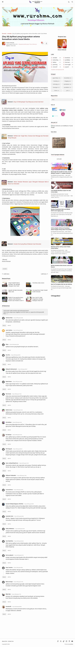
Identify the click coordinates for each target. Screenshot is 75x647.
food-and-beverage (68, 62)
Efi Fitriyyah (9, 449)
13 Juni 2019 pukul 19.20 (16, 393)
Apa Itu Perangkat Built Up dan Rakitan (61, 284)
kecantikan (66, 78)
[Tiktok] (64, 641)
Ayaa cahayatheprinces (12, 463)
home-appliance (68, 64)
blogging (67, 81)
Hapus (9, 325)
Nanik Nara (9, 381)
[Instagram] (66, 641)
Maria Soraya (9, 581)
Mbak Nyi (8, 594)
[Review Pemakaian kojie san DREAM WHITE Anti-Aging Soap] (62, 207)
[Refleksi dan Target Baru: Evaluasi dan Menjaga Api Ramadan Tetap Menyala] (4, 139)
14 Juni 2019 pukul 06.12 (17, 448)
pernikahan (66, 84)
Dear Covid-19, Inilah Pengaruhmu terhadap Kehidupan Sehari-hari (37, 299)
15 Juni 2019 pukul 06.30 (18, 541)
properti (67, 67)
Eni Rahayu (8, 434)
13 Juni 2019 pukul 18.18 (17, 381)
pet (67, 90)
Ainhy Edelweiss (10, 528)
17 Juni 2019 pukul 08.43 (16, 606)
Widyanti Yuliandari (11, 475)
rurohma (71, 644)
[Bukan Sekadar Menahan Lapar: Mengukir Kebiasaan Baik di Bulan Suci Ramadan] (4, 185)
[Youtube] (72, 641)
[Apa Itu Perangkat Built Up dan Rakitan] (62, 282)
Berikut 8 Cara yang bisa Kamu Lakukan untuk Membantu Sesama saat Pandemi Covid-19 (16, 299)
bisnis (55, 90)
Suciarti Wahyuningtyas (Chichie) (14, 503)
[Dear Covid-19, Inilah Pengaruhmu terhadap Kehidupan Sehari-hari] (28, 301)
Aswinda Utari (9, 516)
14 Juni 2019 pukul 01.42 (17, 434)
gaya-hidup (55, 78)
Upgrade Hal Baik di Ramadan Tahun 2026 (15, 290)
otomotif (55, 67)
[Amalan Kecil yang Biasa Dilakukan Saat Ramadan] (4, 246)
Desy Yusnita (9, 567)
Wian (7, 344)
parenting (55, 64)
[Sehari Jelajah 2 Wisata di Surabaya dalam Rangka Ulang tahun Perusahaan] (62, 226)
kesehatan (67, 57)
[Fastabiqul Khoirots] (35, 2)
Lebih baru (44, 274)
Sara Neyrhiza (9, 541)
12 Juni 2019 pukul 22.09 (18, 317)
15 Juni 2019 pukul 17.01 (16, 594)
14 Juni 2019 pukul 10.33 (23, 463)
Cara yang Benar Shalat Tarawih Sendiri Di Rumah (40, 290)
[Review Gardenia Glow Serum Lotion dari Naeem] (62, 263)
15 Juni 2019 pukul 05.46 (19, 528)
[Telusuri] (72, 2)
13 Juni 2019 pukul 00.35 (17, 330)
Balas (4, 325)
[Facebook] (58, 641)
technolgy (55, 84)
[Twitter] (61, 641)
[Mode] (69, 2)
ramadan (5, 268)
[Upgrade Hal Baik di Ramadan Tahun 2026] (4, 294)
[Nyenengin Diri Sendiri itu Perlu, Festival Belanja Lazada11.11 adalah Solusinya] (62, 169)
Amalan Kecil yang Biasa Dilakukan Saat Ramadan (27, 244)
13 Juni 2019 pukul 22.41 (17, 422)
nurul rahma (9, 330)
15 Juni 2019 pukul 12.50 (18, 581)
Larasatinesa (9, 489)
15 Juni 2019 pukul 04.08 (18, 516)
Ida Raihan (8, 422)
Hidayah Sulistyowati (11, 369)
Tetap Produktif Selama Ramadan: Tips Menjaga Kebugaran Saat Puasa (14, 284)
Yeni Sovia (8, 394)
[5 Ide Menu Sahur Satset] (28, 287)
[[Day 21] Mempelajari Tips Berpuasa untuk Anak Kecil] (4, 104)
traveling (55, 81)
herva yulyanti (9, 555)
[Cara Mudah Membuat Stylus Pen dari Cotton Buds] (62, 188)
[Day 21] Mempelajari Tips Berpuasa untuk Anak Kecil (28, 102)
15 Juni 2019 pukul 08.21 (18, 567)
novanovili (8, 606)
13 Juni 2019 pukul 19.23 (17, 409)
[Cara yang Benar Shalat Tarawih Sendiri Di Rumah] (28, 294)
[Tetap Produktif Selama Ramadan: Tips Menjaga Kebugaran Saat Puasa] (4, 287)
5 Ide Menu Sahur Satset (38, 283)
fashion (54, 62)
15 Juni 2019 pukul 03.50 (28, 503)
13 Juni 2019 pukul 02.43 (14, 344)
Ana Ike (8, 355)
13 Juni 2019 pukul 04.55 (15, 354)
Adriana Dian (9, 317)
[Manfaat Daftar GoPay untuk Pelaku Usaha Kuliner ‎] (62, 244)
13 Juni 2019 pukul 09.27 (22, 369)
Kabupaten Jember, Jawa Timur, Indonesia (27, 44)
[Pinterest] (69, 641)
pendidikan (67, 60)
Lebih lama (6, 274)
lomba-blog (55, 60)
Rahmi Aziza (9, 410)
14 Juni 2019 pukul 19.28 (21, 475)
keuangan (55, 87)
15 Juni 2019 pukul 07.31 (19, 555)
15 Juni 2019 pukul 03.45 (18, 489)
